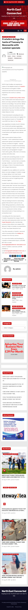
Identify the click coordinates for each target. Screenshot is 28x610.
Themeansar (14, 604)
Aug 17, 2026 (15, 289)
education (9, 25)
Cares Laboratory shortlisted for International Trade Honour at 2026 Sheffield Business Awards (12, 405)
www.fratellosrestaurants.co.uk (13, 253)
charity (14, 25)
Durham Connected (7, 454)
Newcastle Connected (20, 308)
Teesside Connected (16, 293)
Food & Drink (5, 36)
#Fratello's (10, 58)
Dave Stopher (15, 479)
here (19, 121)
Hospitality (15, 454)
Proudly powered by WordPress (9, 602)
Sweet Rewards (6, 222)
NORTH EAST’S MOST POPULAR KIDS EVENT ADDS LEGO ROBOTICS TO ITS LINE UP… (14, 379)
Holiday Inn (20, 233)
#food (13, 56)
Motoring (22, 23)
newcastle (16, 23)
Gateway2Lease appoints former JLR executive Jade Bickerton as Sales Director (13, 386)
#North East (10, 60)
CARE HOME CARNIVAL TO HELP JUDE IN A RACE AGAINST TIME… (13, 543)
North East (5, 23)
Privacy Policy (18, 607)
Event (19, 25)
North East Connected (14, 591)
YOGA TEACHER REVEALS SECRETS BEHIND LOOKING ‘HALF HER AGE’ (13, 576)
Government (12, 36)
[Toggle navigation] (18, 31)
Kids (4, 520)
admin (10, 52)
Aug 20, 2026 (7, 580)
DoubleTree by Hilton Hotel (17, 97)
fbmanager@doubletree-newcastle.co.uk (14, 244)
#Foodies (19, 56)
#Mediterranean (17, 58)
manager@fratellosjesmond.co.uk (14, 251)
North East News (12, 487)
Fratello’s (22, 86)
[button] (21, 30)
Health (21, 295)
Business (11, 23)
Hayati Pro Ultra (10, 607)
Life (20, 283)
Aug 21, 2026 (6, 479)
